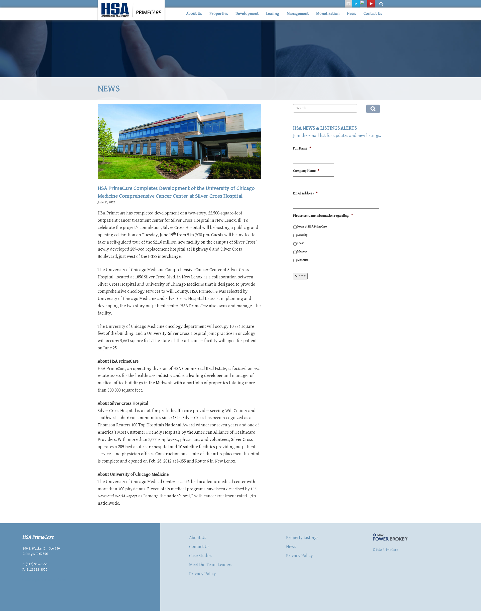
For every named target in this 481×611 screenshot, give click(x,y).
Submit (300, 276)
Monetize (303, 260)
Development (247, 13)
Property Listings (302, 537)
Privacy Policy (202, 573)
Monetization (327, 13)
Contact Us (373, 13)
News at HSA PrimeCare (312, 226)
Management (298, 13)
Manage (302, 251)
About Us (194, 13)
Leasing (272, 13)
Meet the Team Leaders (210, 564)
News (351, 13)
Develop (302, 235)
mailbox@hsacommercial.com (44, 580)
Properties (218, 13)
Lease (300, 243)
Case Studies (200, 555)
